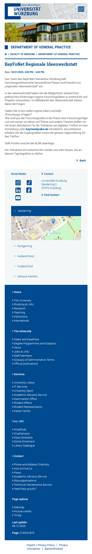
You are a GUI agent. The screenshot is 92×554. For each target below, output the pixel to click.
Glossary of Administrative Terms (34, 359)
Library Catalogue (24, 445)
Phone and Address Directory (31, 464)
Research (19, 308)
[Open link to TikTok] (27, 183)
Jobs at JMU (21, 351)
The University (22, 300)
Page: (15, 532)
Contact (48, 173)
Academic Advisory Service (30, 394)
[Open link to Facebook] (27, 190)
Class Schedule (23, 437)
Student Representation (28, 406)
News (17, 347)
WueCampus (22, 433)
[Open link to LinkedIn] (16, 190)
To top (17, 515)
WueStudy (20, 429)
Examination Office (25, 399)
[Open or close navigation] (81, 9)
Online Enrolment (24, 441)
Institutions (20, 316)
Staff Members (23, 355)
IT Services (20, 386)
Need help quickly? (25, 488)
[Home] (6, 54)
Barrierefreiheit (54, 548)
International (21, 320)
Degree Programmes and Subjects (35, 343)
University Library (24, 382)
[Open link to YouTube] (16, 198)
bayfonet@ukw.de (37, 129)
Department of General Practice (41, 47)
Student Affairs (23, 402)
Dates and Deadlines (26, 339)
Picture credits (22, 511)
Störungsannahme (25, 480)
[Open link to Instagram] (16, 183)
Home (17, 292)
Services (19, 374)
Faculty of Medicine (22, 54)
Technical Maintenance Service (33, 484)
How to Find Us (23, 468)
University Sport (23, 390)
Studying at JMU (24, 304)
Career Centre (22, 411)
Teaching (19, 312)
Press (17, 472)
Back (82, 160)
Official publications (26, 363)
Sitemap (19, 507)
